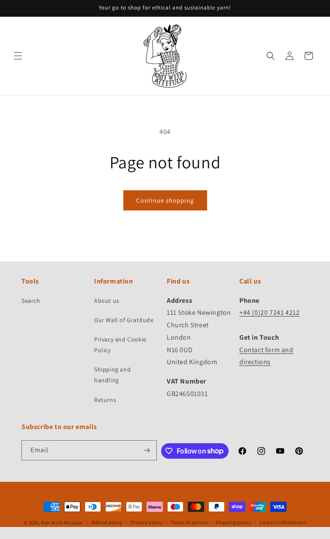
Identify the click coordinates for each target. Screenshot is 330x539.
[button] (18, 55)
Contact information (283, 522)
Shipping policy (233, 522)
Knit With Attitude (61, 523)
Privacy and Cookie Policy (120, 344)
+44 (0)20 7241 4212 (269, 312)
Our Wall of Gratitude (124, 320)
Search (30, 301)
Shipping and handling (112, 374)
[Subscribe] (147, 450)
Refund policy (107, 522)
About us (106, 301)
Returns (105, 400)
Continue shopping (165, 200)
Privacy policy (147, 522)
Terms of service (189, 522)
